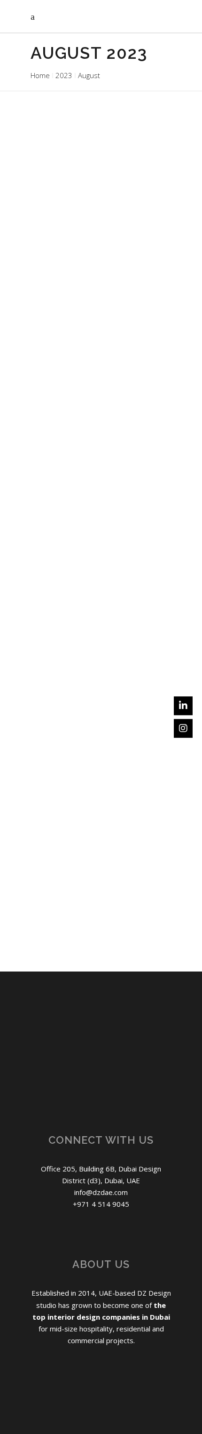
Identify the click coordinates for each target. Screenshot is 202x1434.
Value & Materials (110, 495)
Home (40, 75)
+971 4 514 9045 (101, 1204)
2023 (63, 75)
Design (105, 212)
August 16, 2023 (57, 482)
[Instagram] (183, 728)
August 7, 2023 (55, 765)
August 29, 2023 (57, 212)
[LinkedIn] (183, 705)
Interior (130, 212)
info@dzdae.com (101, 1192)
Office (155, 212)
